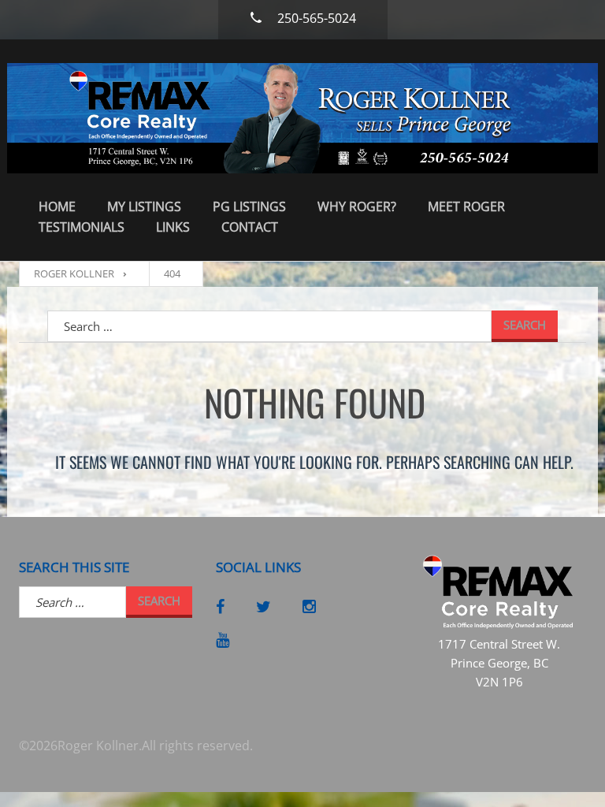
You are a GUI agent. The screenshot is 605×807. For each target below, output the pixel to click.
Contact (249, 227)
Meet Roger (466, 206)
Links (173, 227)
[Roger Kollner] (302, 118)
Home (57, 206)
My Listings (144, 206)
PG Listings (249, 206)
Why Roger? (356, 206)
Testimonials (81, 227)
